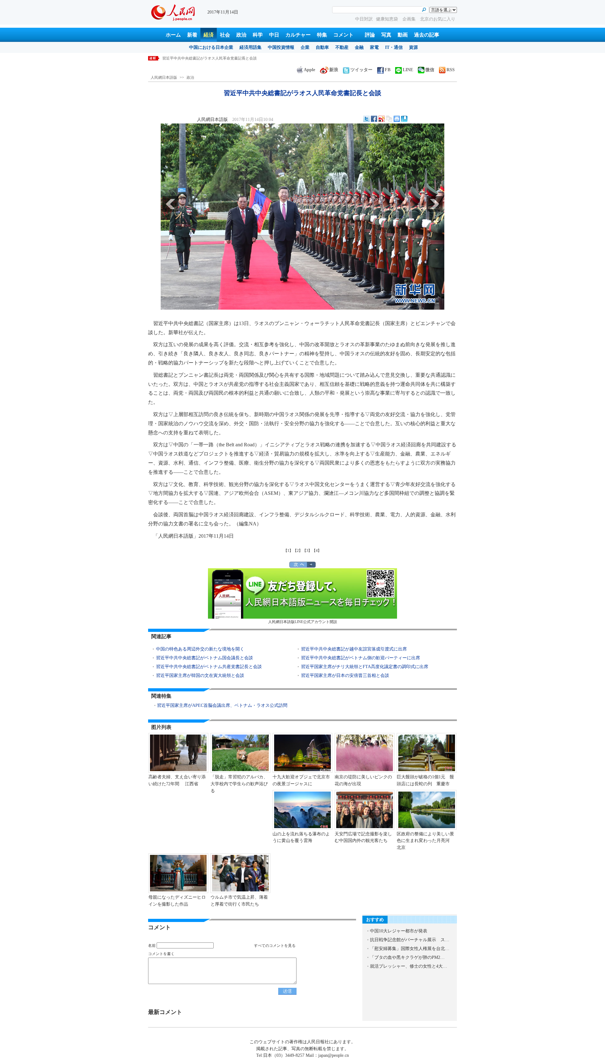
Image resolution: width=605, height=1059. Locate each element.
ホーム (173, 34)
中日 (274, 34)
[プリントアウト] (397, 119)
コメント (343, 34)
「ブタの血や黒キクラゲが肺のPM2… (407, 957)
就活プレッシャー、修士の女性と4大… (408, 966)
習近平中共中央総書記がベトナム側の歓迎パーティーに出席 (360, 657)
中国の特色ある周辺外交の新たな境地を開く (200, 649)
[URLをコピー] (389, 119)
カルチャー (298, 34)
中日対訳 (364, 19)
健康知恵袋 (387, 19)
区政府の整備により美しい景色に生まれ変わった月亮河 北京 (425, 841)
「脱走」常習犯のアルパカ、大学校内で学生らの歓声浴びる (239, 784)
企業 (305, 47)
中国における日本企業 (211, 47)
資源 (413, 47)
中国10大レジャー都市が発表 (398, 931)
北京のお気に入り (437, 19)
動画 (403, 34)
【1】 (288, 550)
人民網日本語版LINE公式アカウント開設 (302, 622)
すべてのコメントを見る (275, 945)
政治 (241, 34)
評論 (370, 34)
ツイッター (361, 69)
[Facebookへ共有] (374, 119)
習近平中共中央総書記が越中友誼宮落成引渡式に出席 (354, 649)
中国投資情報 (281, 47)
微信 (429, 69)
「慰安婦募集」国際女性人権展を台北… (409, 948)
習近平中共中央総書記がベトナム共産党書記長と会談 (209, 666)
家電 (374, 47)
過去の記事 (426, 34)
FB (387, 69)
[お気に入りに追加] (404, 119)
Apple (309, 69)
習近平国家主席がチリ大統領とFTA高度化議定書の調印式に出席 (364, 666)
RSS (451, 69)
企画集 (409, 19)
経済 (209, 34)
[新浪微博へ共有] (381, 119)
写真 (386, 34)
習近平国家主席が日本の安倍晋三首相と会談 (345, 675)
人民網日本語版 (164, 77)
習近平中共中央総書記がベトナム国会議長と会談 (204, 657)
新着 (192, 34)
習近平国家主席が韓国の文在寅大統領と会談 (200, 675)
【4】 (316, 550)
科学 (258, 34)
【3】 (307, 550)
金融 (359, 47)
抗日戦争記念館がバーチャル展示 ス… (409, 939)
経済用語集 (250, 47)
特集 (322, 34)
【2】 (297, 550)
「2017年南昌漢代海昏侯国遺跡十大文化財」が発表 (205, 58)
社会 (225, 34)
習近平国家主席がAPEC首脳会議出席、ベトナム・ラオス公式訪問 (222, 705)
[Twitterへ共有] (366, 119)
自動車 (322, 47)
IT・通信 (394, 47)
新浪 (333, 69)
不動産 (342, 47)
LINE (408, 69)
